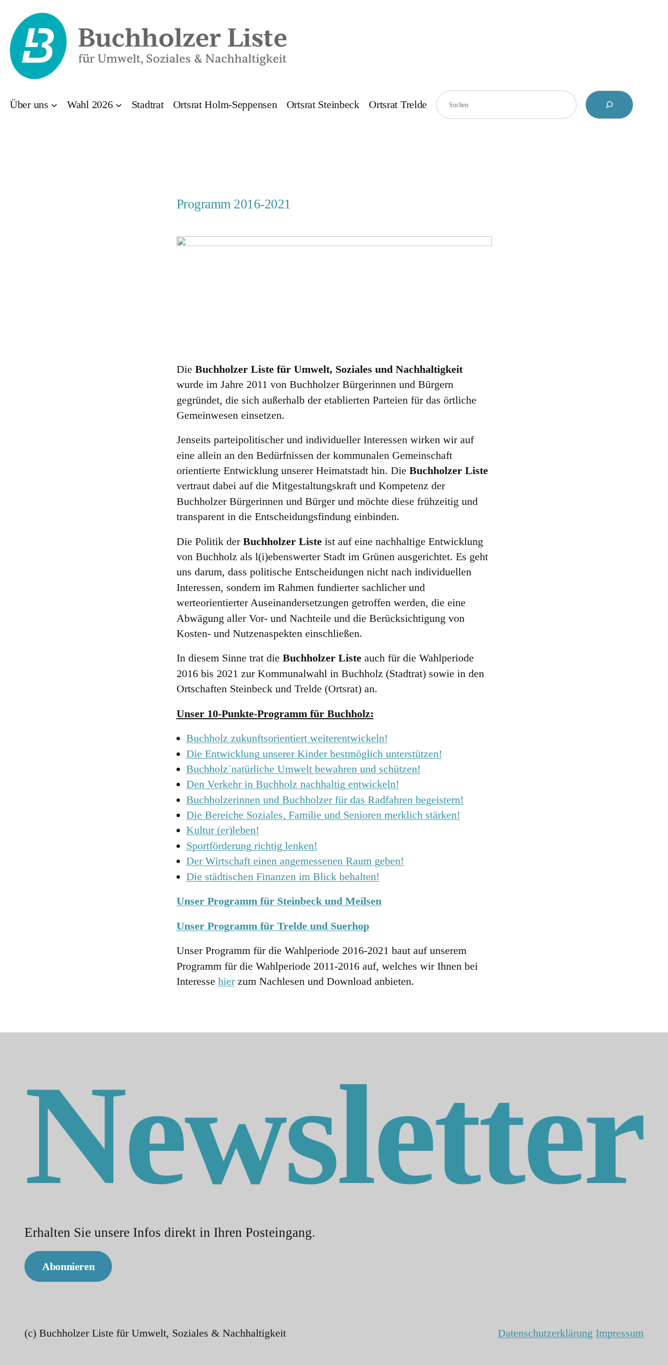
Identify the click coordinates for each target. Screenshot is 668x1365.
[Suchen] (609, 105)
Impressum (620, 1333)
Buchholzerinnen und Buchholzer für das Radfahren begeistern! (325, 800)
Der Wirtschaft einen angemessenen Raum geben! (295, 861)
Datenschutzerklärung (545, 1333)
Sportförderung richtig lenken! (251, 846)
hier (226, 981)
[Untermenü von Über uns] (54, 104)
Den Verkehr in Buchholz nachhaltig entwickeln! (292, 784)
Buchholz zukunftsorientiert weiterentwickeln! (287, 738)
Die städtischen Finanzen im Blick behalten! (282, 876)
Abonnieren (68, 1266)
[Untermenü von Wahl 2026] (118, 104)
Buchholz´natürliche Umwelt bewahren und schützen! (303, 769)
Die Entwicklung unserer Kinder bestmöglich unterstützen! (314, 754)
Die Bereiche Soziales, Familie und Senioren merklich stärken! (323, 815)
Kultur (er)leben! (222, 830)
